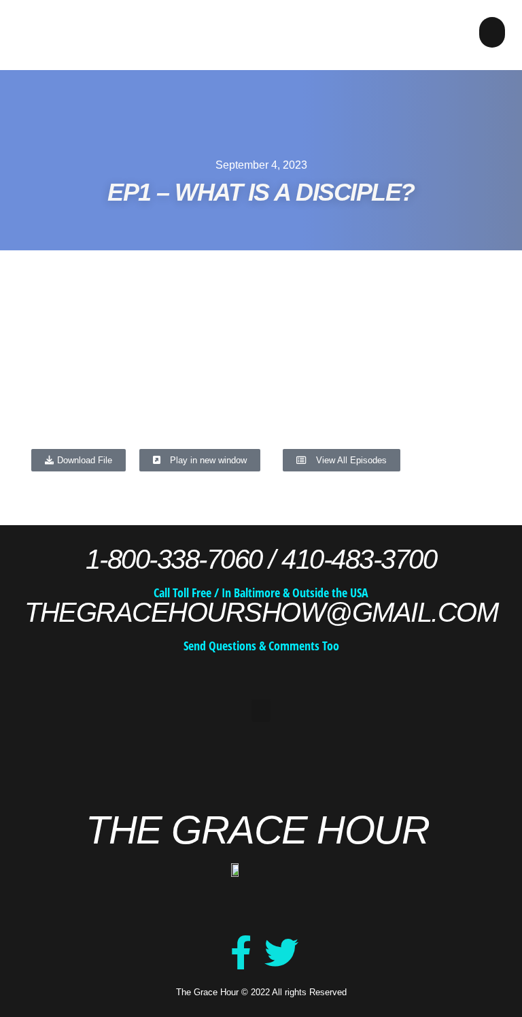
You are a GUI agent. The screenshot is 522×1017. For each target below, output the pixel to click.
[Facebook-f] (241, 952)
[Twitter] (281, 952)
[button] (492, 32)
